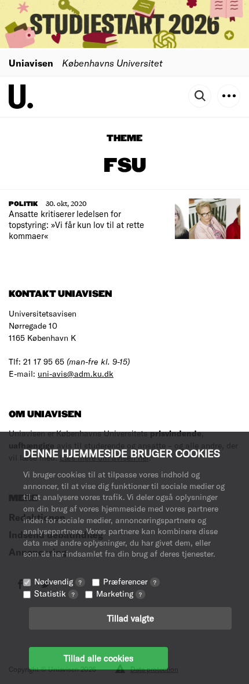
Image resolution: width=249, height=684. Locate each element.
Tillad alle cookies (98, 658)
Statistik (54, 593)
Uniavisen (31, 62)
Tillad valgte (130, 618)
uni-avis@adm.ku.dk (75, 373)
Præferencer (129, 581)
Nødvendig (58, 581)
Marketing (119, 593)
